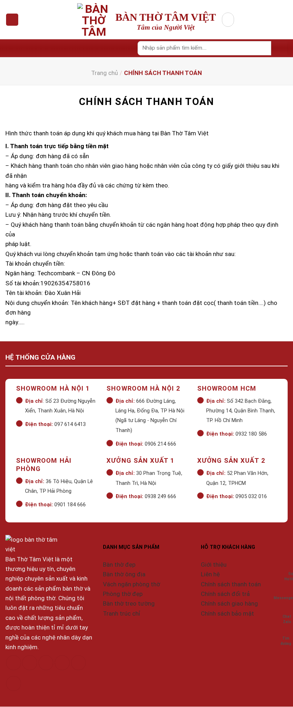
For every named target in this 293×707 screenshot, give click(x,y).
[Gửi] (279, 48)
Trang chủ (104, 72)
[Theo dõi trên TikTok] (46, 662)
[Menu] (12, 20)
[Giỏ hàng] (228, 19)
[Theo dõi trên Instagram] (29, 662)
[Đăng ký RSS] (78, 662)
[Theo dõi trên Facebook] (13, 662)
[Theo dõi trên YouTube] (13, 683)
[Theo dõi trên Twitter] (62, 662)
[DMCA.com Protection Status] (27, 701)
